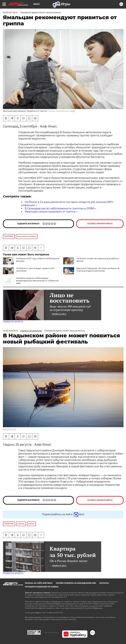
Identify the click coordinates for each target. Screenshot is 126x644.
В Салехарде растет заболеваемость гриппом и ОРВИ (59, 208)
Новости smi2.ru (13, 321)
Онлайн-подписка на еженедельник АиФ (76, 583)
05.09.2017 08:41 (10, 12)
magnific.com (9, 429)
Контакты (104, 583)
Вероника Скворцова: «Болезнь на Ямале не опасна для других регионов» (98, 269)
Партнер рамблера (51, 632)
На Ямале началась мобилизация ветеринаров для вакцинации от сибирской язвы (37, 280)
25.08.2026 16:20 (10, 331)
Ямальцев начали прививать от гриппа (50, 211)
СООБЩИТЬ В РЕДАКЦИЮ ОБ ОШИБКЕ (41, 587)
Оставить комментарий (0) (100, 224)
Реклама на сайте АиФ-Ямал (38, 583)
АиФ (72, 111)
